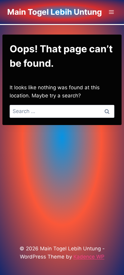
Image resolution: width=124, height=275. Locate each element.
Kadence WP (88, 257)
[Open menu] (111, 12)
